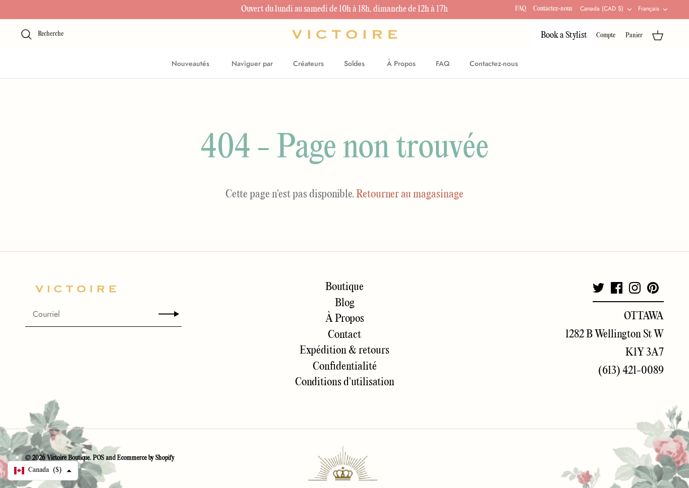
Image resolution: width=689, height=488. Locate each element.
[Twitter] (598, 288)
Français (648, 8)
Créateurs (308, 63)
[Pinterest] (653, 288)
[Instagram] (635, 288)
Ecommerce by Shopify (146, 458)
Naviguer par (252, 63)
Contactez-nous (552, 9)
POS (98, 458)
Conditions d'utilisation (344, 382)
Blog (345, 303)
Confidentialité (345, 367)
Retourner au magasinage (410, 194)
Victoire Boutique (68, 458)
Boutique (344, 287)
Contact (344, 335)
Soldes (355, 63)
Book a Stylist (564, 35)
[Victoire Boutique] (344, 34)
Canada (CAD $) (601, 8)
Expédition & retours (344, 350)
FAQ (520, 9)
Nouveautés (191, 63)
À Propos (401, 63)
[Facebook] (616, 288)
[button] (43, 470)
